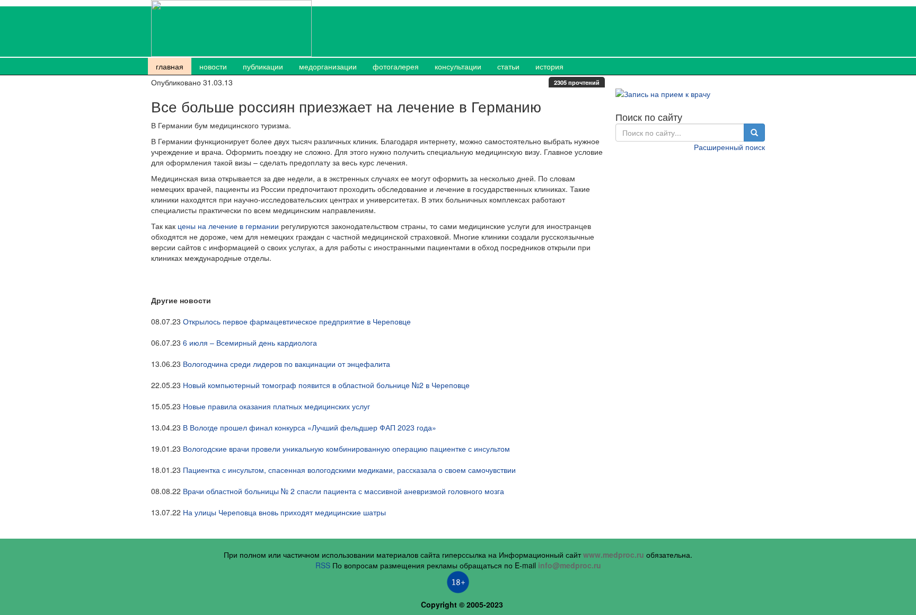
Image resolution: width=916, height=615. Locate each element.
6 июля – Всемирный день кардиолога (250, 342)
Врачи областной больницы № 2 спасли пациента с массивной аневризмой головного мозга (343, 491)
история (549, 66)
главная (169, 66)
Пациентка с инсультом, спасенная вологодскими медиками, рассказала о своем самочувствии (349, 469)
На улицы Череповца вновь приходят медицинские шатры (284, 512)
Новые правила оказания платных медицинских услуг (276, 406)
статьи (508, 66)
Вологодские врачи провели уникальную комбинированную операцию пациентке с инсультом (346, 448)
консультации (458, 66)
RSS (322, 565)
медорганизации (328, 66)
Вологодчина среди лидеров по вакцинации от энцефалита (286, 363)
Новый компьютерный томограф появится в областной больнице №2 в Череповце (326, 385)
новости (213, 66)
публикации (263, 66)
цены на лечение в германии (228, 226)
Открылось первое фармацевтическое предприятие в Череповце (297, 321)
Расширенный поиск (729, 147)
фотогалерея (396, 66)
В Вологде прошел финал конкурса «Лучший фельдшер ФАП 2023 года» (309, 427)
